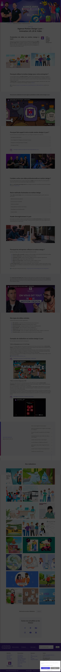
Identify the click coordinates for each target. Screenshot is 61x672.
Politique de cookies (49, 670)
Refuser (55, 668)
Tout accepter (45, 668)
